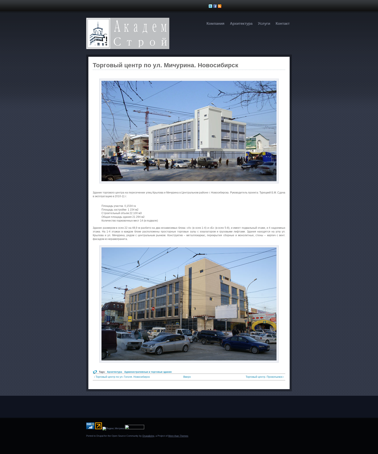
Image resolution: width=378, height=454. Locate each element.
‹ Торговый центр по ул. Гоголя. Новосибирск (122, 376)
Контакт (283, 23)
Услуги (264, 23)
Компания (215, 23)
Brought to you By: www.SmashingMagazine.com (103, 444)
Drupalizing (148, 435)
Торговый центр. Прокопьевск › (265, 376)
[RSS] (220, 6)
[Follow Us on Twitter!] (211, 6)
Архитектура (241, 23)
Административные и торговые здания (148, 372)
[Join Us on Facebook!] (215, 6)
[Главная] (127, 48)
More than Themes (178, 435)
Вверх (187, 376)
